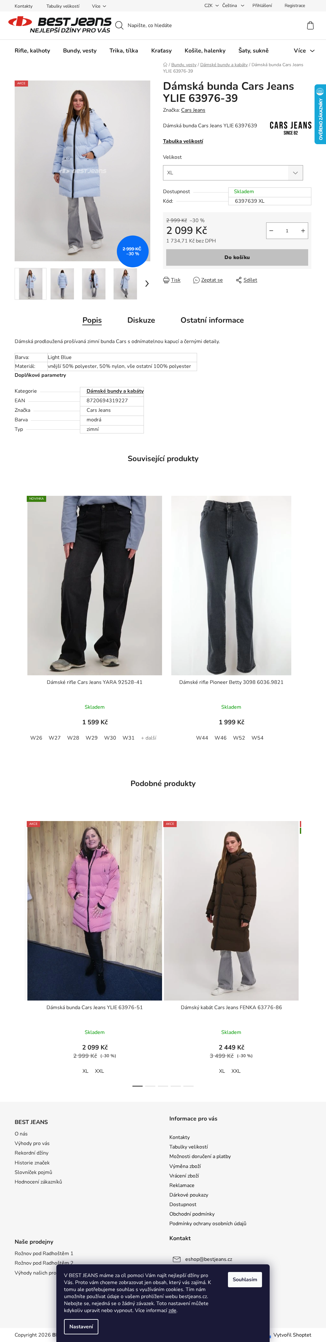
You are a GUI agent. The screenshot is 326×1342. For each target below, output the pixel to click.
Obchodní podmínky (192, 1214)
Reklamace (182, 1185)
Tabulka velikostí (183, 141)
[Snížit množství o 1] (271, 231)
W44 (202, 737)
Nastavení (81, 1326)
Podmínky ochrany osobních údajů (207, 1223)
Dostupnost (182, 1204)
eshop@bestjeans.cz (208, 1259)
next (306, 952)
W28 (73, 737)
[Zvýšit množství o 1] (303, 231)
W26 (36, 737)
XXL (99, 1071)
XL (85, 1071)
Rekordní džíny (31, 1152)
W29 (92, 737)
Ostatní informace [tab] (212, 320)
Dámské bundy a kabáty (115, 391)
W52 (239, 737)
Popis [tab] (92, 320)
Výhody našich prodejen (42, 1272)
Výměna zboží (185, 1166)
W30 (110, 737)
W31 (129, 737)
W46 (221, 737)
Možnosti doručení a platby (200, 1156)
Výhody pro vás (32, 1143)
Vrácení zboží (184, 1175)
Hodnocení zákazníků (38, 1181)
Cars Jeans (193, 110)
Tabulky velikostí (62, 6)
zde (172, 1310)
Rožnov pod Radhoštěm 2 (44, 1263)
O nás (21, 1133)
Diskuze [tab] (141, 320)
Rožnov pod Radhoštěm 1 (44, 1253)
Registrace (295, 6)
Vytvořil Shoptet (292, 1334)
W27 (55, 737)
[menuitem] (32, 50)
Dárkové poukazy (188, 1194)
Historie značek (32, 1162)
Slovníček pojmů (33, 1172)
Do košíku (237, 257)
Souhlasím (245, 1279)
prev (20, 952)
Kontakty (23, 6)
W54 (258, 737)
